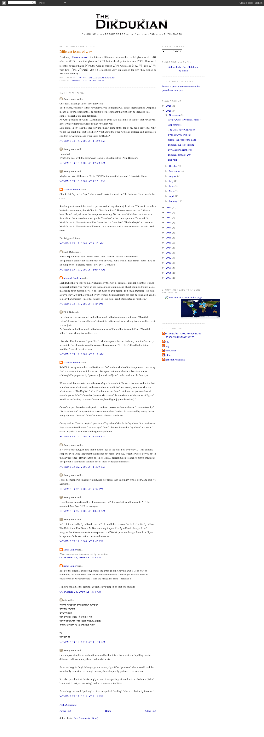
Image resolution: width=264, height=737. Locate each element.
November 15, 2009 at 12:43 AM (83, 163)
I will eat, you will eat (179, 134)
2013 (169, 252)
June (172, 186)
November (175, 115)
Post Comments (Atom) (86, 718)
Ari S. (166, 341)
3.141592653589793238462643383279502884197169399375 (182, 335)
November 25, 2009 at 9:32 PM (81, 489)
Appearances (174, 124)
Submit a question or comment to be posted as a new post (181, 88)
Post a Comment (68, 704)
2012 (169, 257)
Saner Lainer (70, 549)
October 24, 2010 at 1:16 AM (80, 557)
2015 (169, 242)
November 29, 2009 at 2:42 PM (81, 541)
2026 (169, 105)
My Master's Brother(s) (180, 149)
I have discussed (80, 57)
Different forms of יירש (179, 154)
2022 (169, 217)
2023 (169, 212)
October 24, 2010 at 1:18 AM (80, 591)
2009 (169, 267)
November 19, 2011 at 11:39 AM (83, 642)
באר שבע (172, 159)
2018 (169, 232)
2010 (169, 262)
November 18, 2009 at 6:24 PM (81, 303)
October (173, 166)
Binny (166, 346)
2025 (169, 110)
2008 (169, 272)
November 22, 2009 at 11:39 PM (82, 466)
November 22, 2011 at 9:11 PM (81, 696)
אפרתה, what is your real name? (184, 119)
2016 (169, 237)
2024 (169, 207)
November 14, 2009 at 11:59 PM (82, 140)
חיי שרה (87, 81)
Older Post (150, 710)
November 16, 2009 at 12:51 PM (82, 181)
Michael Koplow (72, 189)
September (175, 171)
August (173, 176)
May (172, 191)
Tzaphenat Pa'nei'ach (174, 359)
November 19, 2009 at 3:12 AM (82, 354)
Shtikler (167, 355)
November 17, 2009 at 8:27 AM (82, 243)
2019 (169, 227)
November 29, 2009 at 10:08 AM (83, 511)
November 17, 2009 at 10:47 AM (83, 269)
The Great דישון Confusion (181, 129)
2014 (169, 247)
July (171, 181)
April (172, 196)
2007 (169, 277)
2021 (169, 222)
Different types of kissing (181, 144)
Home (108, 710)
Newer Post (65, 710)
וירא (95, 81)
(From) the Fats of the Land (182, 139)
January (173, 201)
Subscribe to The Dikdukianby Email (183, 68)
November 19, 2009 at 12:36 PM (82, 436)
